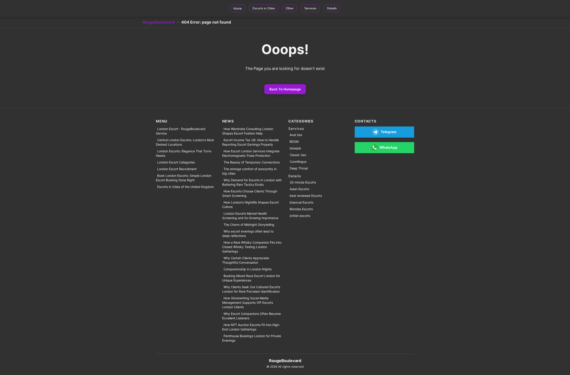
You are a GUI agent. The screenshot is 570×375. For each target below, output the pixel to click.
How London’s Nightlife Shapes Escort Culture (250, 204)
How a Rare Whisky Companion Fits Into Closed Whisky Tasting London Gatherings (251, 246)
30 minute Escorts (303, 182)
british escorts (300, 216)
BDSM (294, 141)
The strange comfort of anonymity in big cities (249, 171)
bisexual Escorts (301, 202)
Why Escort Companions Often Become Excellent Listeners (251, 316)
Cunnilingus (298, 161)
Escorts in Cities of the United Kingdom (185, 187)
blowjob (295, 148)
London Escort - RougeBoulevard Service (180, 131)
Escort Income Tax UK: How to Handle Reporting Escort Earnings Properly (250, 142)
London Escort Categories (176, 162)
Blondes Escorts (301, 209)
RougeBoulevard (158, 22)
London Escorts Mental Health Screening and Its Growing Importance (250, 216)
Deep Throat (299, 168)
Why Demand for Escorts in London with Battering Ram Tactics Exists (252, 182)
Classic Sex (298, 155)
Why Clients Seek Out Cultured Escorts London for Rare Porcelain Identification (251, 289)
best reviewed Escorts (306, 196)
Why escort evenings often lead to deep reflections (247, 233)
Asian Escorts (299, 189)
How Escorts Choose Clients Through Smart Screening (249, 193)
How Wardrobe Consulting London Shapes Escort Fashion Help (247, 131)
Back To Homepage (285, 89)
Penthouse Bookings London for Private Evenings (251, 338)
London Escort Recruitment (177, 169)
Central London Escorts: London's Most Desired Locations (185, 142)
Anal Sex (296, 135)
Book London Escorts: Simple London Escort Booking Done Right (183, 178)
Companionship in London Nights (248, 269)
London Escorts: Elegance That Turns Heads (183, 153)
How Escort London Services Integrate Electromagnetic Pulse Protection (250, 153)
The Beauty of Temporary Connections (252, 162)
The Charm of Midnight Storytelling (249, 224)
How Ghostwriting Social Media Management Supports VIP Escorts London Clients (247, 302)
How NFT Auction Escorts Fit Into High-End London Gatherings (251, 327)
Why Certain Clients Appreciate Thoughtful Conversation (245, 260)
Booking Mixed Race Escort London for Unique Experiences (251, 278)
